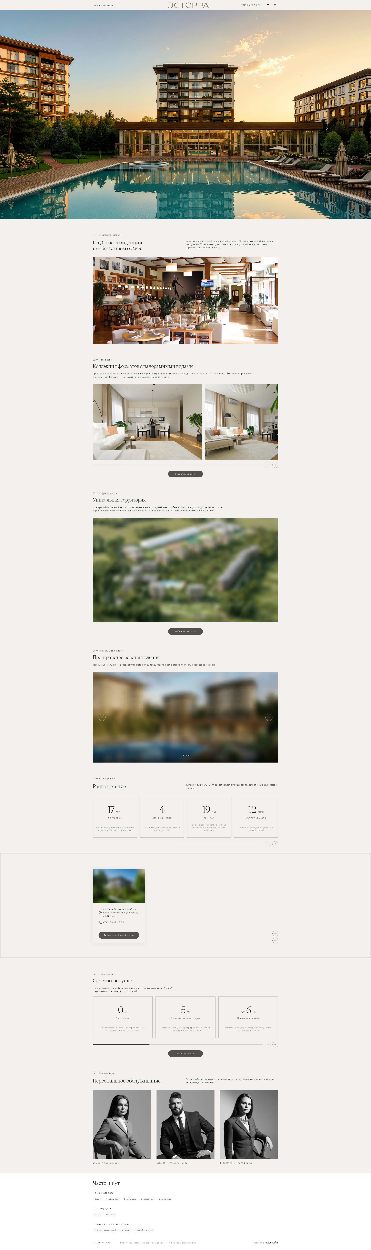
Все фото (185, 755)
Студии (97, 1199)
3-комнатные (147, 1199)
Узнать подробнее (185, 1054)
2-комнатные (130, 1199)
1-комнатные (112, 1199)
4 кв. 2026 (111, 1215)
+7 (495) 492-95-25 (111, 922)
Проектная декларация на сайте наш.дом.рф (142, 1243)
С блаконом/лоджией (105, 1230)
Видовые (125, 1230)
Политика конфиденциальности (181, 1243)
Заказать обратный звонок (120, 935)
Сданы (97, 1215)
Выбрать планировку (185, 474)
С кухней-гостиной (144, 1230)
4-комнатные (165, 1199)
